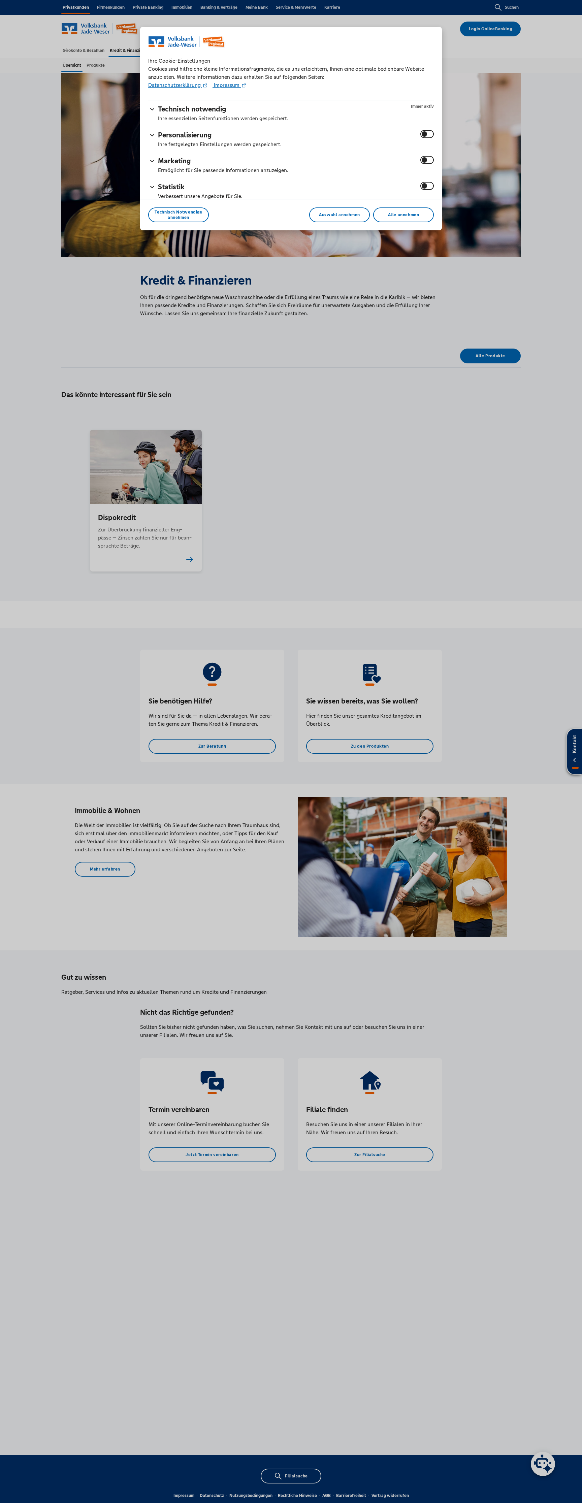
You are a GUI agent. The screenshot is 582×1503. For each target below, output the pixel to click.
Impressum (227, 85)
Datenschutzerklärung (175, 85)
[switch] (427, 134)
